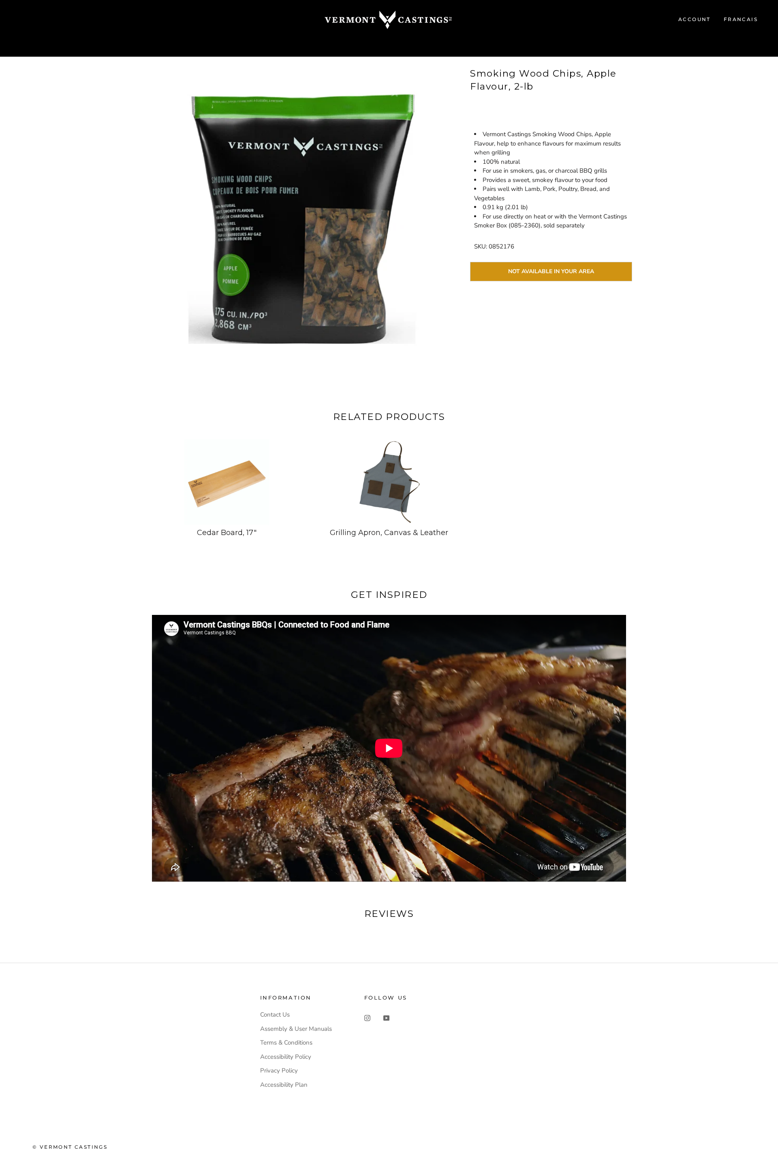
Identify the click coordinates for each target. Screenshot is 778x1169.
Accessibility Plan (284, 1085)
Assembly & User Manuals (296, 1029)
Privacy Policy (279, 1070)
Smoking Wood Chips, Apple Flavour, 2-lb (543, 80)
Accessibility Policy (285, 1057)
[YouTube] (386, 1018)
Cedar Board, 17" (226, 532)
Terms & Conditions (286, 1042)
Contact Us (275, 1015)
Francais (741, 19)
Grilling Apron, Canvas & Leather (389, 532)
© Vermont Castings (69, 1147)
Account (694, 19)
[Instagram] (367, 1018)
